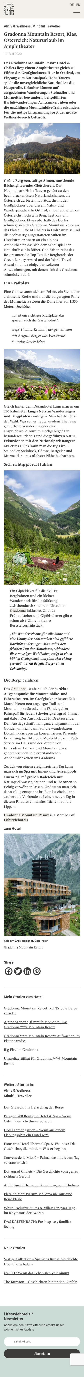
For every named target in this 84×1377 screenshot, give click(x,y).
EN (78, 5)
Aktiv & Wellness (17, 26)
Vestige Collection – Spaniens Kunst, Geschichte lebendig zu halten (41, 1261)
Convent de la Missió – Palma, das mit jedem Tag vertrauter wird (42, 1159)
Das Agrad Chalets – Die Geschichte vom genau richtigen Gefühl (41, 1173)
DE (72, 5)
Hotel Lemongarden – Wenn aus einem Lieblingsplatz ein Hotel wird (34, 1132)
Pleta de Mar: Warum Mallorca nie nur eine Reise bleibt (38, 1196)
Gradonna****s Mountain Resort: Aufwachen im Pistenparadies (42, 1038)
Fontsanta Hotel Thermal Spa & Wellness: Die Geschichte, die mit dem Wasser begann (40, 1146)
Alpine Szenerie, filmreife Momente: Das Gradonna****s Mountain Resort (35, 1024)
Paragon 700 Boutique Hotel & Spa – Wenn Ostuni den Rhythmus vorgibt (37, 1118)
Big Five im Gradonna (21, 1050)
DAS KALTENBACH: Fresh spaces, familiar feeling (37, 1224)
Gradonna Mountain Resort (26, 815)
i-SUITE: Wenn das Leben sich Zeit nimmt (36, 1273)
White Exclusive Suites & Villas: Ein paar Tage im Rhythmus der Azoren (39, 1210)
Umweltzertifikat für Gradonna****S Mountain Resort (40, 1060)
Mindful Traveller (46, 26)
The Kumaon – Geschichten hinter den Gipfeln (40, 1282)
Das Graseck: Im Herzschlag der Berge (34, 1107)
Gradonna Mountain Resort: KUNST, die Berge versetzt (40, 1010)
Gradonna (18, 610)
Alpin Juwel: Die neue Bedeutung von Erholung (41, 1185)
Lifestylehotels (16, 820)
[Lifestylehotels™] (9, 13)
